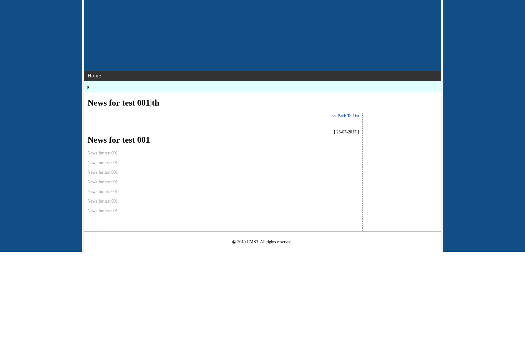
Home (94, 75)
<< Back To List (345, 115)
